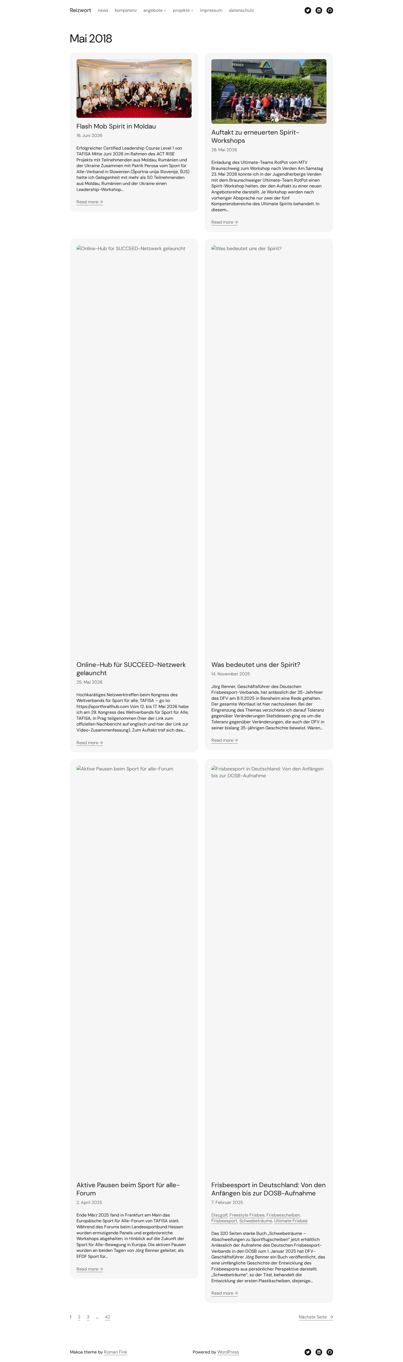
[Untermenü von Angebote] (165, 10)
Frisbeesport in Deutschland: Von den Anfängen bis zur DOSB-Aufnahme (268, 1189)
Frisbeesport (224, 1221)
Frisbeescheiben (283, 1215)
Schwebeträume (255, 1221)
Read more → (89, 202)
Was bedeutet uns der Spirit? (255, 665)
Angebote (153, 10)
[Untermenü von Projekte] (192, 10)
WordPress (228, 1352)
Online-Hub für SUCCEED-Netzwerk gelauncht (131, 669)
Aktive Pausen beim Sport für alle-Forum (128, 1189)
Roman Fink (115, 1352)
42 (107, 1317)
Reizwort (80, 10)
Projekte (181, 10)
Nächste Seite (316, 1317)
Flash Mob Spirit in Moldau (116, 126)
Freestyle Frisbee (247, 1215)
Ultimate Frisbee (291, 1221)
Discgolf (219, 1215)
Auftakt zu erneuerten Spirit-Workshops (255, 136)
